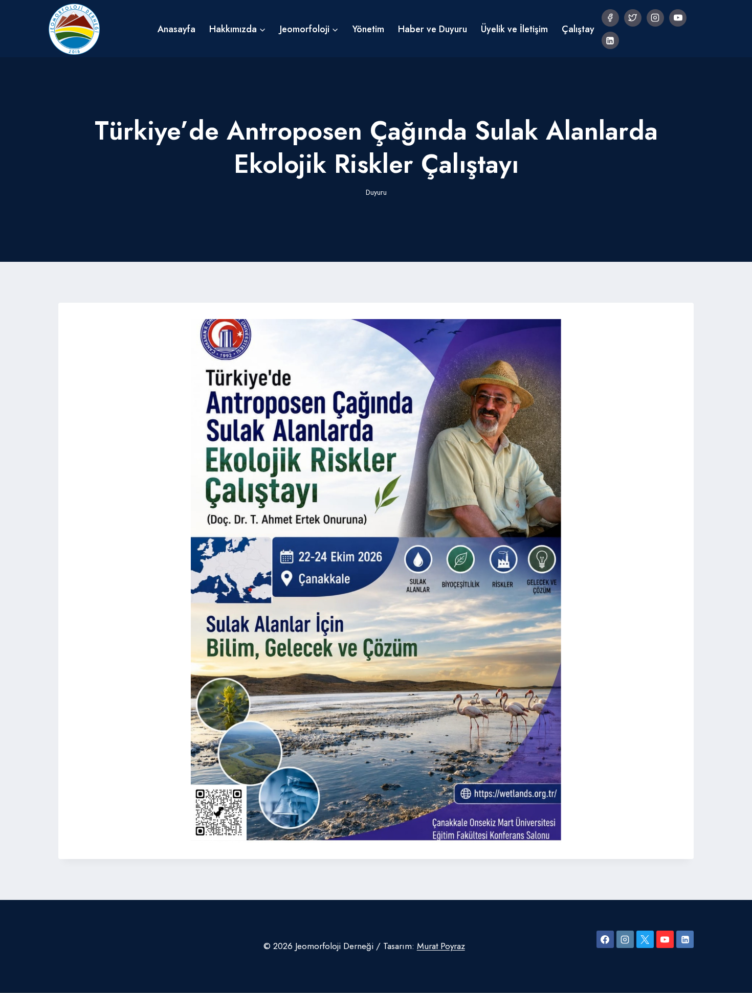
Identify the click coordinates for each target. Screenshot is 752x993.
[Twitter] (633, 18)
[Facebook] (610, 18)
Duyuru (376, 192)
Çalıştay (578, 29)
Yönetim (368, 29)
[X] (645, 939)
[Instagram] (655, 18)
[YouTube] (678, 18)
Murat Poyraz (441, 946)
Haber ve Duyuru (432, 29)
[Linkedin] (610, 40)
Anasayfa (176, 29)
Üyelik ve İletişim (514, 29)
